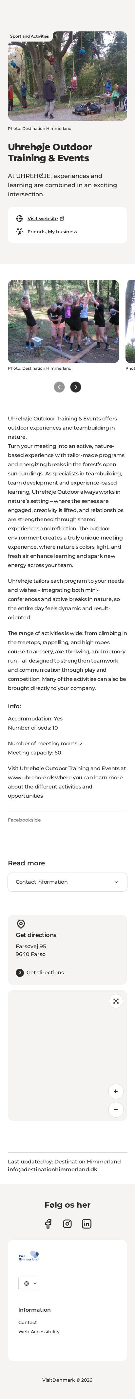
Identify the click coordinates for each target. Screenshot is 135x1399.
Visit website (43, 218)
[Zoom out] (116, 1110)
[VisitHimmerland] (28, 1255)
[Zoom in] (116, 1091)
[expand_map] (116, 1001)
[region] (67, 1055)
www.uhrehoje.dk (31, 777)
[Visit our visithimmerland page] (48, 1224)
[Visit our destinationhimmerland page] (86, 1224)
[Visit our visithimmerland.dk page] (67, 1224)
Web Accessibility (39, 1332)
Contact (27, 1322)
